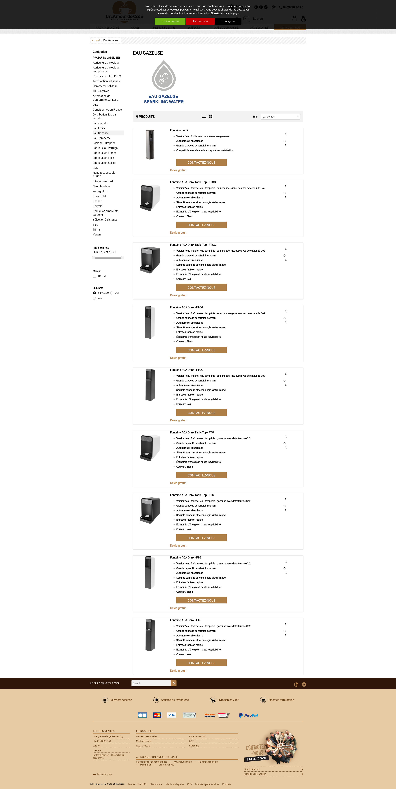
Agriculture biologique (106, 62)
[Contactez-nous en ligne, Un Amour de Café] (273, 747)
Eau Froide (99, 128)
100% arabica (101, 91)
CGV (191, 741)
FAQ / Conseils (143, 745)
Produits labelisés (107, 57)
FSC (95, 167)
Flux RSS (141, 784)
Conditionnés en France (107, 109)
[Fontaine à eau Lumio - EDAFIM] (150, 145)
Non (99, 298)
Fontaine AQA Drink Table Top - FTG (192, 432)
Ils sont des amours (208, 761)
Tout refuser (200, 21)
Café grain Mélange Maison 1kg (108, 736)
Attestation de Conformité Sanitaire (105, 97)
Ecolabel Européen (104, 143)
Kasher (97, 201)
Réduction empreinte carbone (105, 212)
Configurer (228, 21)
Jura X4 (96, 745)
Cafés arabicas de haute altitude (151, 761)
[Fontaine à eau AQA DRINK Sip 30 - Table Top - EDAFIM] (150, 197)
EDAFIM (101, 276)
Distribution (145, 764)
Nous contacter (251, 769)
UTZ (95, 104)
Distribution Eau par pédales (105, 116)
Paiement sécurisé (121, 700)
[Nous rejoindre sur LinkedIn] (296, 684)
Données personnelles (146, 736)
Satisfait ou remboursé (175, 700)
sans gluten (100, 191)
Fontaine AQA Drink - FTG (185, 557)
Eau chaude (100, 123)
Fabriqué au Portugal (105, 148)
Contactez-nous (166, 764)
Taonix (131, 784)
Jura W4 (97, 750)
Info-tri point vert (103, 181)
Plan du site (156, 784)
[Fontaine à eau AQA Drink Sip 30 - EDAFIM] (150, 322)
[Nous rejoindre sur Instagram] (304, 684)
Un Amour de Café (183, 761)
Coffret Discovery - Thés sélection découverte (109, 756)
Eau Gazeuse (110, 40)
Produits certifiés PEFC (107, 76)
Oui (116, 293)
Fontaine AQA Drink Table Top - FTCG (193, 182)
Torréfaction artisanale (107, 81)
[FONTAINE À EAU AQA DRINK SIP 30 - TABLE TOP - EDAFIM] (150, 447)
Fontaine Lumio (179, 130)
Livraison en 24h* (228, 700)
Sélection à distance (105, 219)
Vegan (97, 234)
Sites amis (194, 745)
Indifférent (103, 293)
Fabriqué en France (104, 153)
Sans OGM (99, 196)
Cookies (216, 13)
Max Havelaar (101, 186)
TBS (95, 224)
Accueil (96, 40)
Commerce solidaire (105, 86)
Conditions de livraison (255, 773)
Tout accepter (170, 21)
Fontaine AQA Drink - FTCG (186, 307)
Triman (97, 229)
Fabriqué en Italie (103, 158)
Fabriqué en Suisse (104, 163)
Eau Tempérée (102, 138)
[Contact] (201, 162)
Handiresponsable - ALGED (105, 174)
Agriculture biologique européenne (106, 69)
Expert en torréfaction (281, 700)
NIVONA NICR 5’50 (102, 741)
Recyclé (97, 206)
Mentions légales (144, 741)
